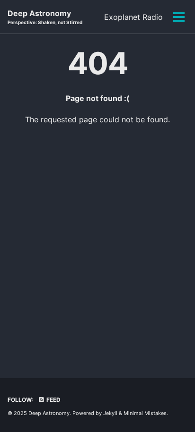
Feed (53, 399)
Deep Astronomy (45, 16)
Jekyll (110, 413)
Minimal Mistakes (145, 413)
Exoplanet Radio (133, 17)
